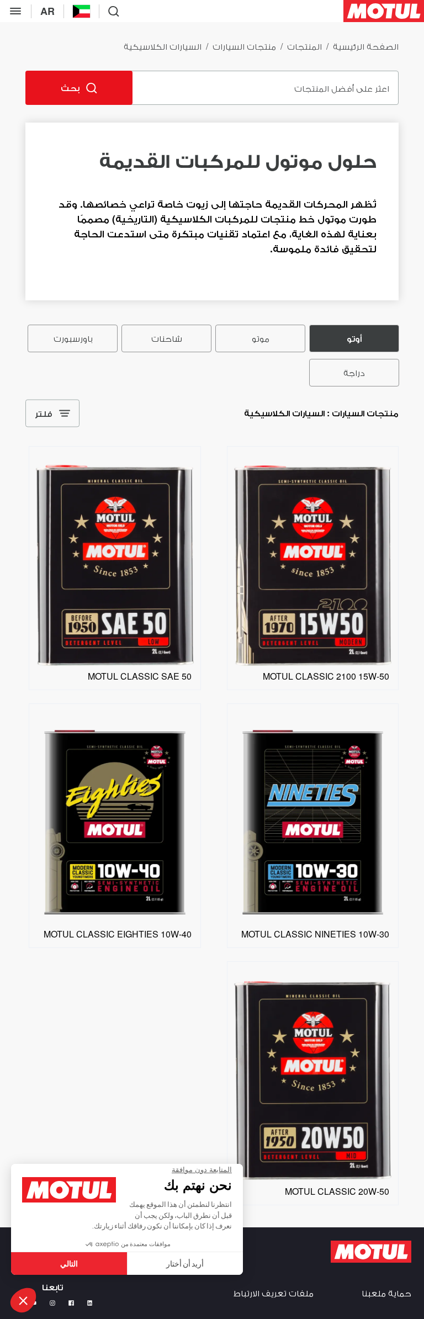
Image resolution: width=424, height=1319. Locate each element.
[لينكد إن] (90, 1303)
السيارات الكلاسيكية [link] (163, 46)
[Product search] (113, 11)
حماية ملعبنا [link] (386, 1292)
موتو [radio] (260, 338)
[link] (312, 662)
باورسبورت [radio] (73, 338)
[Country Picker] (81, 11)
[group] (212, 355)
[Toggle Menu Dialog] (15, 11)
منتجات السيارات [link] (244, 46)
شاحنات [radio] (166, 338)
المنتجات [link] (304, 46)
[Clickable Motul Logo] (383, 11)
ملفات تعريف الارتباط (274, 1292)
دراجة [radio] (354, 372)
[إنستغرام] (52, 1303)
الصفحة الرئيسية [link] (366, 46)
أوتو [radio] (354, 338)
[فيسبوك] (71, 1303)
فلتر (43, 413)
